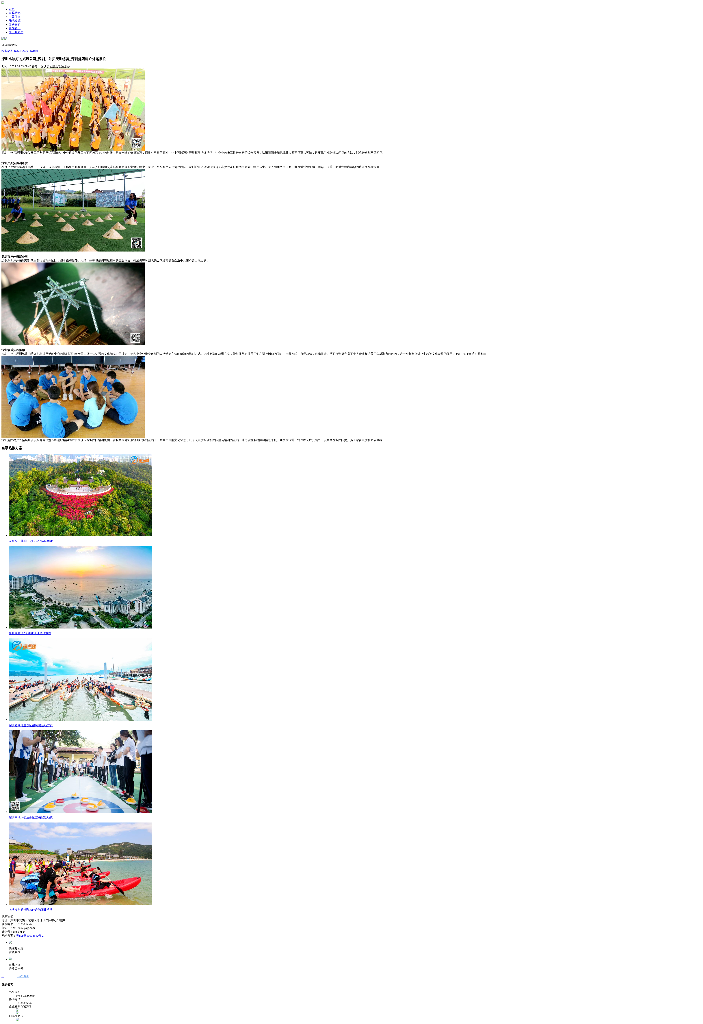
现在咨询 (23, 976)
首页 (12, 9)
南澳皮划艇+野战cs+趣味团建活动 (31, 909)
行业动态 (7, 51)
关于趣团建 (16, 32)
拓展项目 (32, 51)
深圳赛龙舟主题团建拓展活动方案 (31, 725)
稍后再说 (10, 976)
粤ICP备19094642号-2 (30, 935)
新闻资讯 (15, 28)
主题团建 (15, 16)
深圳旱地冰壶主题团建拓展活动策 (31, 817)
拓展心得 (20, 51)
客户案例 (15, 24)
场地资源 (15, 20)
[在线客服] (17, 1010)
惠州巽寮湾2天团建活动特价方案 (30, 633)
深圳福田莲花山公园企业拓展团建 (31, 541)
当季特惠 (15, 12)
